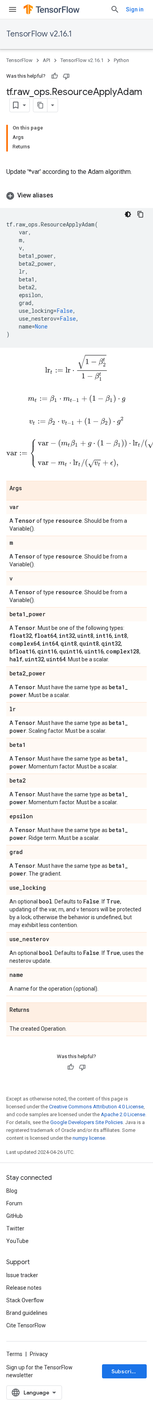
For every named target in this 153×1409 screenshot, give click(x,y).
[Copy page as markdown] (40, 105)
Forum (14, 1203)
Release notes (24, 1288)
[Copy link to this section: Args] (30, 489)
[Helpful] (54, 76)
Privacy (39, 1354)
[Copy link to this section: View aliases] (61, 195)
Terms (14, 1354)
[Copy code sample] (140, 214)
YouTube (17, 1241)
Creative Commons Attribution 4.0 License (96, 1107)
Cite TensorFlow (26, 1325)
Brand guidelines (26, 1313)
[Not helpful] (66, 76)
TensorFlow (19, 60)
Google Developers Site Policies (86, 1122)
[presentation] (76, 367)
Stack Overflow (25, 1300)
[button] (76, 195)
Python (121, 60)
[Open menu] (12, 9)
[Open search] (115, 9)
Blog (11, 1191)
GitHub (14, 1216)
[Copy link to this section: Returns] (37, 1010)
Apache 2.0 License (123, 1114)
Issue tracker (22, 1275)
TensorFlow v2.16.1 (39, 34)
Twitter (15, 1228)
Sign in (135, 9)
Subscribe (124, 1371)
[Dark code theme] (128, 214)
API (46, 60)
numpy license (89, 1138)
